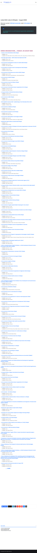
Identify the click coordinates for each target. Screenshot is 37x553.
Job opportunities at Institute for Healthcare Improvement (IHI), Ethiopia (15, 340)
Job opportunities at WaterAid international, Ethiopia (11, 92)
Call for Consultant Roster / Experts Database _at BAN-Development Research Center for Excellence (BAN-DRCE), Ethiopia (18, 246)
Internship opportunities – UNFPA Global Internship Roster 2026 (13, 57)
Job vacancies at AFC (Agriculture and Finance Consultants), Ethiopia (15, 306)
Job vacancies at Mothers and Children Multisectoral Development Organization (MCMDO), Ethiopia (17, 361)
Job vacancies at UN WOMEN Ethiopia (8, 146)
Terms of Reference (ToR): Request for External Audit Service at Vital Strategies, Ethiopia (17, 445)
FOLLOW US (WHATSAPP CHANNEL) (6, 530)
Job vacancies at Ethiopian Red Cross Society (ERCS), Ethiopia (13, 190)
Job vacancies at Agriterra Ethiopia (8, 261)
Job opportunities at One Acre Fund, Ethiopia (10, 326)
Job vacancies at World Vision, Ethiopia (9, 311)
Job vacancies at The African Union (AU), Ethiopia (11, 335)
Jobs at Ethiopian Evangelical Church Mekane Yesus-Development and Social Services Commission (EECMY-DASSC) (18, 281)
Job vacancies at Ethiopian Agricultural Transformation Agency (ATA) (15, 180)
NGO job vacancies (15, 23)
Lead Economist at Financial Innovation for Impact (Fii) (12, 463)
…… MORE (8, 468)
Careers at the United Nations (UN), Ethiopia (10, 52)
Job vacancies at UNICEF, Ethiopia (8, 77)
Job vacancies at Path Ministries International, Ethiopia (12, 136)
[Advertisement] (18, 12)
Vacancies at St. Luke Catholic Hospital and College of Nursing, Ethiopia (15, 412)
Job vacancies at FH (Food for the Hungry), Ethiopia (11, 256)
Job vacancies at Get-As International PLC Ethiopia (11, 291)
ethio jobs (7, 500)
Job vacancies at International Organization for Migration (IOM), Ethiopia (15, 270)
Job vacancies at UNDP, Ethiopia (7, 97)
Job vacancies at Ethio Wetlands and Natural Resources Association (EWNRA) (16, 355)
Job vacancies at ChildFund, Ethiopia (8, 106)
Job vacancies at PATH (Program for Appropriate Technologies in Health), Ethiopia (17, 234)
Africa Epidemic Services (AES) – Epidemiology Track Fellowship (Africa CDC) (16, 101)
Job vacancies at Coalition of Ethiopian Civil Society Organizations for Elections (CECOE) (18, 126)
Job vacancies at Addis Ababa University (9, 266)
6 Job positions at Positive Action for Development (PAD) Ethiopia (14, 67)
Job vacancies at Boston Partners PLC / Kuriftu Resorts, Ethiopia (14, 330)
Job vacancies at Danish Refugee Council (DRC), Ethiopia (12, 141)
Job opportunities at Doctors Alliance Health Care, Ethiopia (13, 387)
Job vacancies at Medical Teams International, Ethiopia (12, 229)
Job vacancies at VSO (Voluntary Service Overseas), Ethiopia (13, 316)
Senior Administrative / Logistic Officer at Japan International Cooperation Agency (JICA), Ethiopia (17, 433)
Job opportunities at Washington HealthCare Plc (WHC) (12, 240)
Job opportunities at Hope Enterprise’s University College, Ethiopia (14, 151)
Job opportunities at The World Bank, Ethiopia (10, 195)
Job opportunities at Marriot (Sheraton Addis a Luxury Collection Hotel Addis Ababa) (18, 185)
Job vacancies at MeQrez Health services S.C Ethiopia (12, 275)
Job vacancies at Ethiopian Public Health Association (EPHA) (13, 321)
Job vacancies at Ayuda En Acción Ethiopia (9, 111)
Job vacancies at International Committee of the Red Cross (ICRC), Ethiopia (16, 209)
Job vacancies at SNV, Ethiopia (7, 131)
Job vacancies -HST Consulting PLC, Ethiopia (10, 350)
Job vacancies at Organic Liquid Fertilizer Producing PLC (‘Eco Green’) (15, 204)
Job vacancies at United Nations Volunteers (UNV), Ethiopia (13, 251)
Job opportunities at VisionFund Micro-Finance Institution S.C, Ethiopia (15, 396)
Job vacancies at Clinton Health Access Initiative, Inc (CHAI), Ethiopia (15, 422)
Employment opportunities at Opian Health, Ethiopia (11, 407)
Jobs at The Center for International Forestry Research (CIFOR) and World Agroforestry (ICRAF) (18, 367)
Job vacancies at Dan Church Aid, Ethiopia (9, 377)
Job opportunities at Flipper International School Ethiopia (12, 372)
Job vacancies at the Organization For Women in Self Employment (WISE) (15, 296)
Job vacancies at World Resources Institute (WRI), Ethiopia (13, 72)
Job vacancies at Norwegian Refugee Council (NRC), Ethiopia (13, 155)
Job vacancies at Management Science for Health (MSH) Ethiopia (14, 62)
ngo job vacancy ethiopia (19, 481)
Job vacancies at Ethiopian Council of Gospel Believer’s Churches (14, 224)
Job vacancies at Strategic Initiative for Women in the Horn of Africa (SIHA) (16, 219)
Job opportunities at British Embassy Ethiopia (10, 200)
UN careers (27, 23)
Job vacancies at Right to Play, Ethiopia (9, 165)
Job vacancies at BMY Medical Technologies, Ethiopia (11, 116)
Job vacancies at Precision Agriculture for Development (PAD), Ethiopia (15, 301)
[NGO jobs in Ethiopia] (7, 2)
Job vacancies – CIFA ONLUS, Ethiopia (8, 391)
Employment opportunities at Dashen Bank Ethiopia (11, 121)
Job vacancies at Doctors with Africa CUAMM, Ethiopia (12, 170)
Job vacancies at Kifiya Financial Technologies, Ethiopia (12, 175)
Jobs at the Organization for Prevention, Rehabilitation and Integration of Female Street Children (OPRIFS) (18, 402)
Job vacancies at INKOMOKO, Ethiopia (8, 286)
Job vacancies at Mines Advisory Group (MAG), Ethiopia (12, 160)
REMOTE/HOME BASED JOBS (5, 529)
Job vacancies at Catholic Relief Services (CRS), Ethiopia (12, 214)
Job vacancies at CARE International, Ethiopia (10, 427)
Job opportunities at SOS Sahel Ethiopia (9, 417)
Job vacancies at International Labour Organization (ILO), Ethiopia (14, 87)
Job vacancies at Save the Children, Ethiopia (10, 82)
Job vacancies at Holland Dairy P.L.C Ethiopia (10, 345)
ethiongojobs (22, 477)
